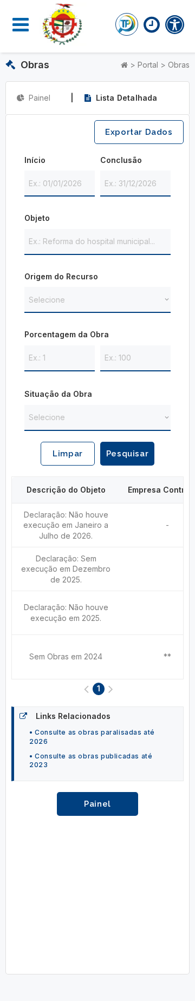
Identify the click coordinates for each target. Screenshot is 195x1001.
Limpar (68, 454)
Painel (97, 804)
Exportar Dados (138, 132)
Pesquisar (127, 454)
